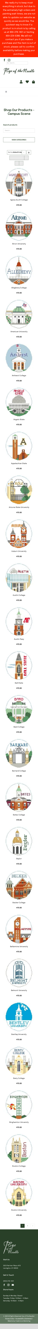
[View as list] (21, 163)
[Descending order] (29, 152)
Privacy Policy (9, 1318)
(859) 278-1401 (8, 1281)
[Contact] (13, 1285)
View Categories (19, 140)
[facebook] (4, 60)
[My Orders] (27, 82)
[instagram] (9, 60)
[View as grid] (17, 163)
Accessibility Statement (24, 1318)
